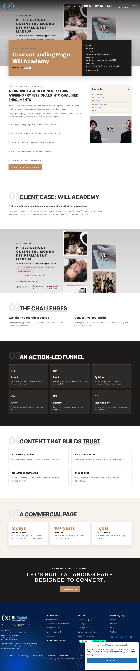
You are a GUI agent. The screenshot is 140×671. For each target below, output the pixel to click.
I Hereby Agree (111, 660)
